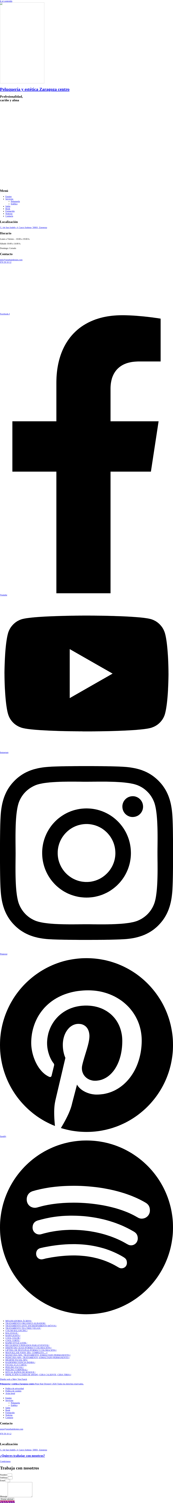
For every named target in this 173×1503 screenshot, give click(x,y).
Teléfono (4, 1478)
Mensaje (4, 1496)
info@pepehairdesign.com (11, 260)
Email (3, 1480)
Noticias (8, 213)
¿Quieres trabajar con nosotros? (22, 1455)
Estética (14, 204)
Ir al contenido (6, 1)
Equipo (8, 196)
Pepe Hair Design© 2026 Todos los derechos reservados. (42, 1384)
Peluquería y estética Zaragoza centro (34, 89)
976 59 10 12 (5, 262)
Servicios (9, 199)
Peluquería (15, 201)
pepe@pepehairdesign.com (11, 1429)
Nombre (4, 1475)
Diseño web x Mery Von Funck (13, 1379)
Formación (10, 211)
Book (7, 209)
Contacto (9, 216)
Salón (7, 206)
